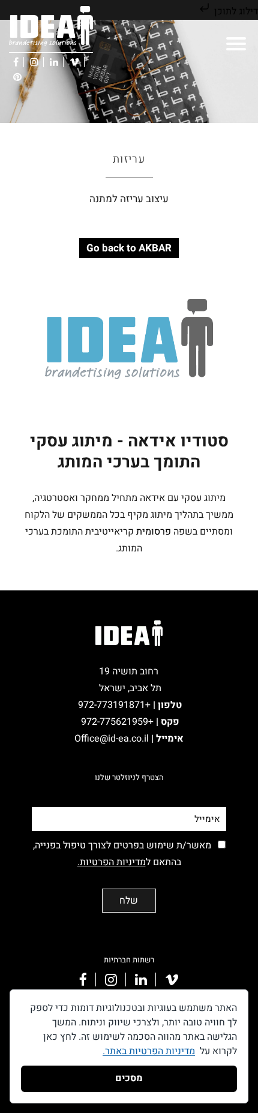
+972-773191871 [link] (117, 705)
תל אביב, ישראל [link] (130, 688)
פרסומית (153, 531)
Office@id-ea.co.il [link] (115, 738)
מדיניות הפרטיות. (111, 862)
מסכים (129, 1078)
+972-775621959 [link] (117, 722)
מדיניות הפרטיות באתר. (149, 1051)
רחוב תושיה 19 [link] (128, 671)
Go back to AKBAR (129, 248)
